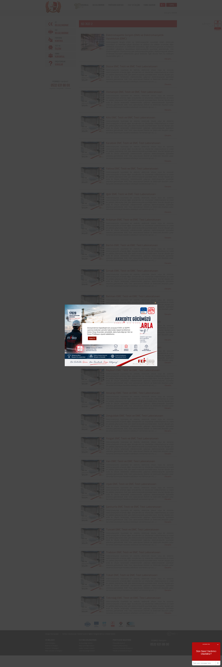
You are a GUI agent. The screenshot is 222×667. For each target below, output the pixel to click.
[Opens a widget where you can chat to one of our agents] (206, 653)
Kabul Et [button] (92, 338)
